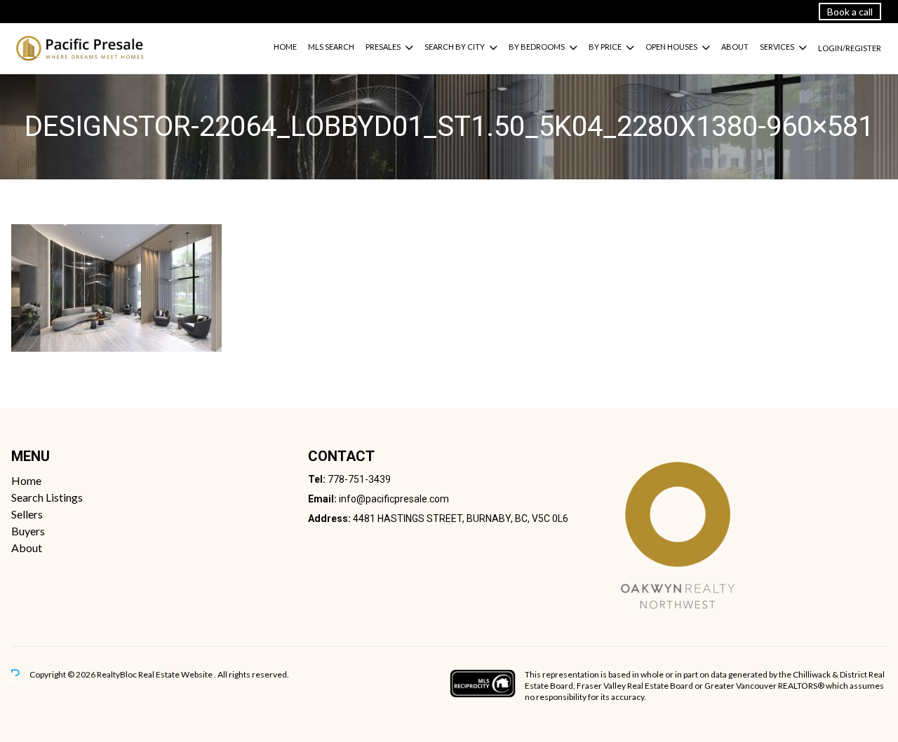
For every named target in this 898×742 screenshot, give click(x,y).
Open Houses (671, 46)
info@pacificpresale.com (394, 498)
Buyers (28, 530)
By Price (605, 46)
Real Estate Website (176, 674)
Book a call (850, 12)
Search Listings (47, 497)
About (735, 46)
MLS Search (331, 46)
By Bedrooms (537, 46)
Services (777, 46)
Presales (383, 46)
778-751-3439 (359, 479)
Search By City (454, 46)
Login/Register (849, 48)
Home (285, 46)
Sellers (27, 514)
